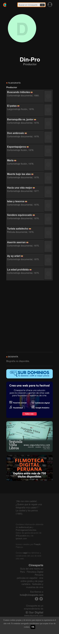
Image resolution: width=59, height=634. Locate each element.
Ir (42, 5)
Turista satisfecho (17, 228)
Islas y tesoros (15, 201)
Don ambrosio (15, 133)
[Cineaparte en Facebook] (37, 599)
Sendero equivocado (19, 215)
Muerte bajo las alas (19, 174)
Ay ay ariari (13, 256)
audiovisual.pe (25, 527)
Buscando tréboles (18, 92)
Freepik (37, 544)
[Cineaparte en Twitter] (41, 599)
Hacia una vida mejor (19, 187)
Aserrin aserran (16, 242)
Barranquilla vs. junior (20, 119)
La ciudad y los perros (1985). (27, 512)
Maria (10, 160)
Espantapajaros (16, 146)
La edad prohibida (18, 269)
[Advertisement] (29, 316)
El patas (12, 105)
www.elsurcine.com (33, 615)
